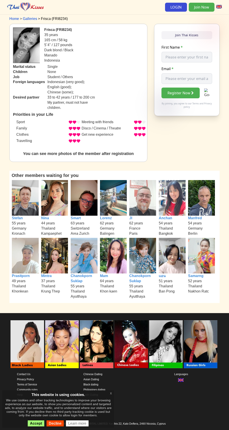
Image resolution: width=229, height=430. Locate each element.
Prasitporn (21, 276)
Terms (195, 103)
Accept (36, 423)
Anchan (165, 218)
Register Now (179, 92)
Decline (55, 423)
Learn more (77, 423)
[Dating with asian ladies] (62, 344)
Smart (76, 218)
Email (167, 68)
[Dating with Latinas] (96, 344)
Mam (104, 276)
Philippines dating (94, 389)
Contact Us (23, 374)
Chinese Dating (92, 374)
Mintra (46, 276)
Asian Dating (91, 379)
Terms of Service (27, 384)
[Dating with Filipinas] (166, 344)
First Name (172, 47)
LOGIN (176, 7)
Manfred (195, 218)
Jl (130, 218)
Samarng (196, 276)
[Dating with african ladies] (27, 344)
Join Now (201, 7)
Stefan (17, 218)
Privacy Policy (25, 379)
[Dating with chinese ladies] (131, 344)
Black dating (90, 384)
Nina (45, 218)
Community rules (27, 389)
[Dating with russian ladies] (200, 344)
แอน (162, 276)
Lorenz (106, 218)
